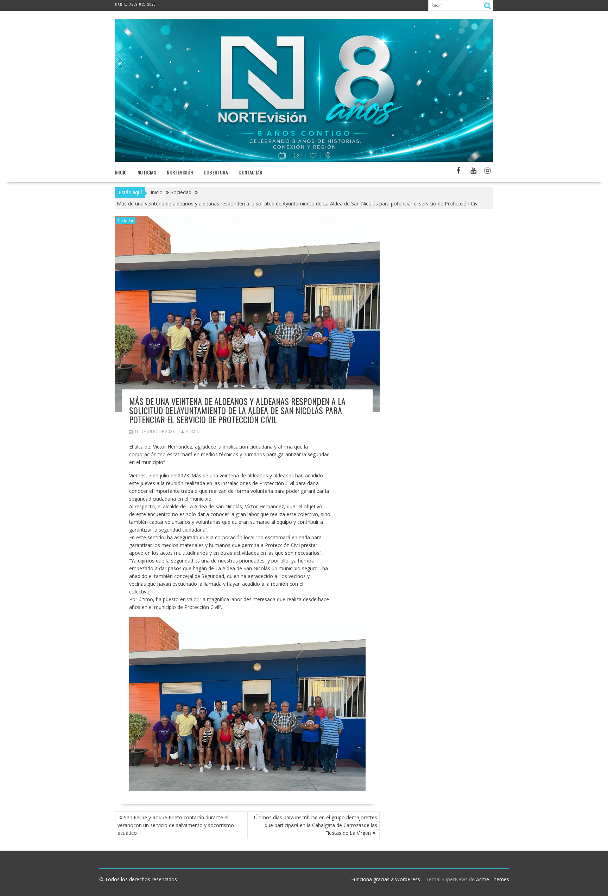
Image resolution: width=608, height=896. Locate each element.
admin (193, 431)
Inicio (121, 172)
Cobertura (216, 172)
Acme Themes (492, 879)
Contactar (250, 172)
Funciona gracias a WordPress (385, 879)
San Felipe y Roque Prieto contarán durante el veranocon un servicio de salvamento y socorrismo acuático (176, 825)
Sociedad (125, 220)
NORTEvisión (180, 172)
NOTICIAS (147, 172)
